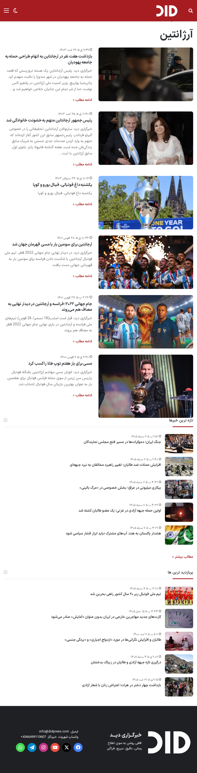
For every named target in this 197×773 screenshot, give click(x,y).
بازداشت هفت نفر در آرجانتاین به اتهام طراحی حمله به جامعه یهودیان (48, 59)
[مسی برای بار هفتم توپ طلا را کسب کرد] (145, 386)
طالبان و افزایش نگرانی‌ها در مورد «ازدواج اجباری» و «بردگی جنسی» (113, 640)
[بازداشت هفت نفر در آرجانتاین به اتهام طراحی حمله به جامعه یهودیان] (145, 74)
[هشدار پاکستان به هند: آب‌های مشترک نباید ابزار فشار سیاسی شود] (179, 535)
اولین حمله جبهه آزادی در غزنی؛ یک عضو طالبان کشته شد (119, 510)
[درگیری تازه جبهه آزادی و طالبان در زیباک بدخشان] (179, 664)
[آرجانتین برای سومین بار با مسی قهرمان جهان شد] (145, 262)
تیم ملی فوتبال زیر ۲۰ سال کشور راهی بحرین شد (125, 594)
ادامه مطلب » (82, 100)
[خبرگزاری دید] (166, 11)
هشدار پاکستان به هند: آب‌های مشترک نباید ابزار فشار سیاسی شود (113, 533)
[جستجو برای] (190, 12)
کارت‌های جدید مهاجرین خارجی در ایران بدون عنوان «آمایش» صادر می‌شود (106, 617)
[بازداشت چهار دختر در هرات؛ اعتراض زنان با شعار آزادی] (179, 686)
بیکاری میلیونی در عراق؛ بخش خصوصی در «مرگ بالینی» (120, 488)
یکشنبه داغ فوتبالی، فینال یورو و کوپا (62, 185)
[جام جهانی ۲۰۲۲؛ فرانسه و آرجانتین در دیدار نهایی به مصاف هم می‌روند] (145, 321)
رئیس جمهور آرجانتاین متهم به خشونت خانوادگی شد (49, 120)
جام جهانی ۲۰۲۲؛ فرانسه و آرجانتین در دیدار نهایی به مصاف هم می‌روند (50, 307)
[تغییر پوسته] (15, 12)
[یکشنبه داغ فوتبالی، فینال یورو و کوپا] (145, 202)
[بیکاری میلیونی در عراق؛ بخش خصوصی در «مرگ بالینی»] (179, 489)
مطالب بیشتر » (182, 557)
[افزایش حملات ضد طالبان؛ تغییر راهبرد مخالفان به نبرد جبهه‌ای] (179, 466)
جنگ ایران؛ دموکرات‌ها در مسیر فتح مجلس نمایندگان (122, 442)
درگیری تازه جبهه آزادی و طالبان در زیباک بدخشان (126, 662)
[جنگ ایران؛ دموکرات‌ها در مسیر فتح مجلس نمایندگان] (179, 443)
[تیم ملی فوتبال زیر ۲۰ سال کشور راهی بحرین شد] (179, 595)
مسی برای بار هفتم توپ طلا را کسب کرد (60, 364)
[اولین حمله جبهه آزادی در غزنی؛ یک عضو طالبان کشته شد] (179, 512)
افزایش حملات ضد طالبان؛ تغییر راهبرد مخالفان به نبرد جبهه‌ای (115, 465)
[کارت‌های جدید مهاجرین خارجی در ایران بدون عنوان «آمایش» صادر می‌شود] (179, 618)
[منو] (6, 12)
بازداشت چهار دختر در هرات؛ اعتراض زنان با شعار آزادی (121, 685)
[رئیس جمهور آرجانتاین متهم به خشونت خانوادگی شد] (145, 138)
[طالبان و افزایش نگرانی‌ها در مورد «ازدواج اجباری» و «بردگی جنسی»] (179, 641)
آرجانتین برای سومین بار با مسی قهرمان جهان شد (52, 244)
